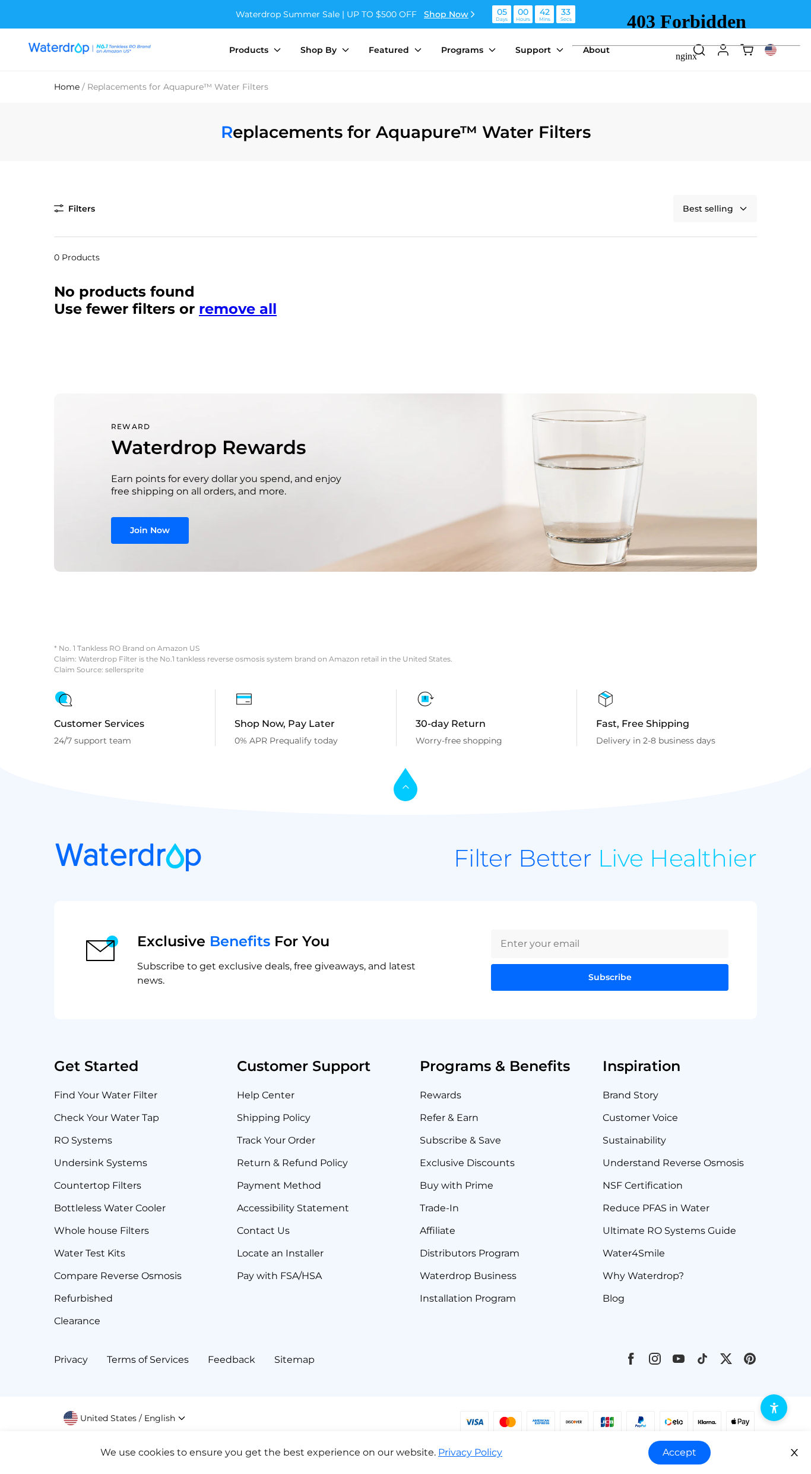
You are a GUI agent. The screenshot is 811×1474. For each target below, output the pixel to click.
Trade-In (439, 1208)
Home (67, 86)
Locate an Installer (280, 1253)
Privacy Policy (470, 1452)
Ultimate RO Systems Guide (669, 1230)
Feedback (231, 1359)
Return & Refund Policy (292, 1163)
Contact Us (263, 1230)
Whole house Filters (101, 1230)
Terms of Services (148, 1359)
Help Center (265, 1095)
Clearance (77, 1321)
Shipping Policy (274, 1117)
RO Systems (83, 1140)
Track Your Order (276, 1140)
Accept (679, 1452)
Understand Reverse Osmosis (673, 1163)
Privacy (71, 1359)
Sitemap (294, 1359)
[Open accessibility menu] (774, 1407)
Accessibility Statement (293, 1208)
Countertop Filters (97, 1185)
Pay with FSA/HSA (279, 1275)
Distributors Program (469, 1253)
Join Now (150, 530)
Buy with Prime (456, 1185)
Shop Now (446, 14)
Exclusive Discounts (467, 1163)
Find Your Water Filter (105, 1095)
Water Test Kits (89, 1253)
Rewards (440, 1095)
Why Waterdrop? (643, 1275)
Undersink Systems (100, 1163)
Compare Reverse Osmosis (118, 1275)
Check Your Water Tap (106, 1117)
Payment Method (279, 1185)
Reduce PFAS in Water (656, 1208)
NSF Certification (643, 1185)
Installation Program (468, 1298)
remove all (238, 308)
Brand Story (630, 1095)
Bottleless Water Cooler (110, 1208)
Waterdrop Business (468, 1275)
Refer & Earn (449, 1117)
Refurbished (83, 1298)
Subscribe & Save (460, 1140)
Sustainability (634, 1140)
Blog (614, 1298)
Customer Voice (640, 1117)
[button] (74, 208)
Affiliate (437, 1230)
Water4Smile (634, 1253)
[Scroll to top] (405, 785)
